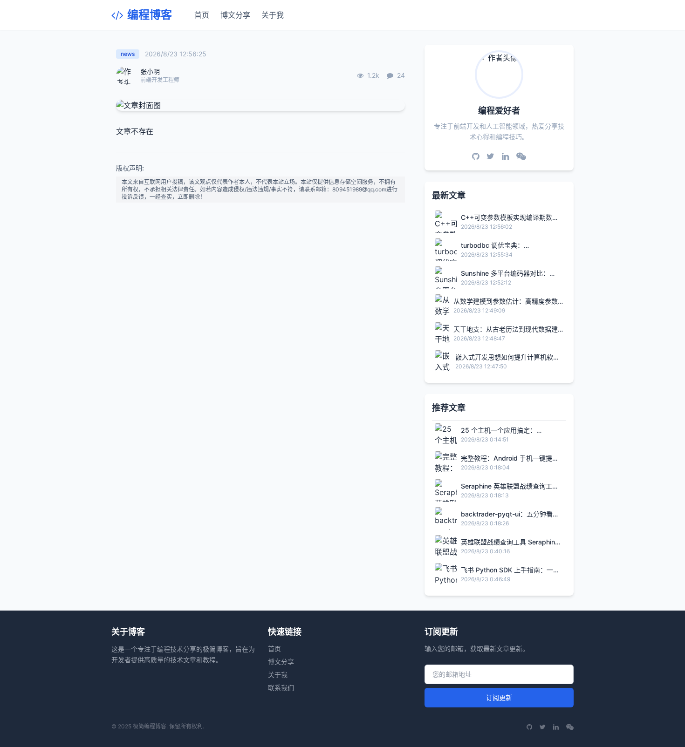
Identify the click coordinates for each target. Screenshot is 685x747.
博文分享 (235, 15)
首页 (201, 15)
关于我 (272, 15)
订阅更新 (499, 697)
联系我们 (281, 688)
